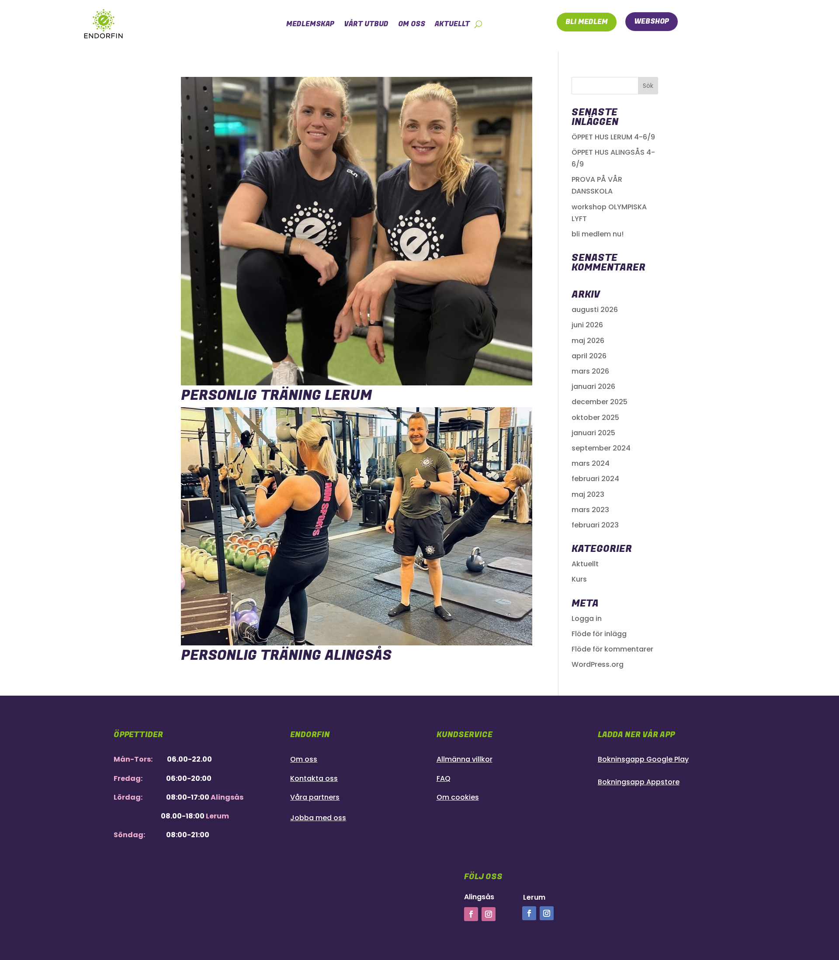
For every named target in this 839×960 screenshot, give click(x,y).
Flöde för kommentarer (612, 649)
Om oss (411, 24)
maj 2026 (588, 341)
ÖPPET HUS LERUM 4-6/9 (613, 137)
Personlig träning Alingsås (286, 655)
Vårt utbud (366, 24)
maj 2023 (588, 494)
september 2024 (601, 448)
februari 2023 (595, 525)
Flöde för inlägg (599, 634)
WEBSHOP (651, 21)
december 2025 (600, 402)
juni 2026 (587, 325)
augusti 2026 (595, 310)
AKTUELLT (452, 24)
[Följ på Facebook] (471, 914)
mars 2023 (590, 510)
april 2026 (589, 356)
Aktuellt (585, 564)
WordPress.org (598, 664)
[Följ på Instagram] (489, 914)
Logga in (587, 618)
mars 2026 (590, 371)
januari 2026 (593, 386)
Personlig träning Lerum (276, 395)
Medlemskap (310, 24)
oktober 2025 (595, 417)
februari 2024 (595, 479)
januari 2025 (593, 433)
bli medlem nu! (598, 234)
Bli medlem (586, 22)
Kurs (579, 579)
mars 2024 (591, 463)
